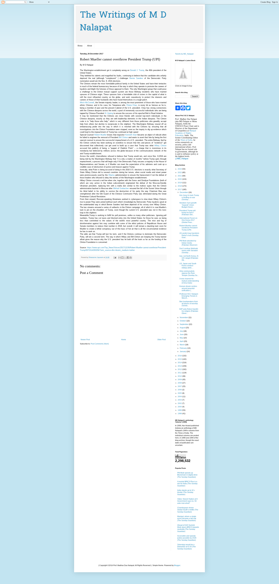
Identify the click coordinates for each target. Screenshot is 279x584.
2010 (180, 376)
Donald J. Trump (137, 70)
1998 (180, 414)
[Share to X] (125, 257)
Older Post (161, 340)
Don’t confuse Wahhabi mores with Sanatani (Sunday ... (188, 250)
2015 (180, 359)
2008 (180, 383)
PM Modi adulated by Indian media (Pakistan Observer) (188, 243)
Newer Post (85, 340)
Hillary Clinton (160, 145)
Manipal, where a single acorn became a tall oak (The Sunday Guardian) (186, 518)
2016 (180, 356)
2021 (180, 176)
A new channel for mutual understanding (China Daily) (189, 281)
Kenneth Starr (131, 135)
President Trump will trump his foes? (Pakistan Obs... (187, 213)
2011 (180, 373)
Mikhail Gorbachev (121, 188)
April (182, 341)
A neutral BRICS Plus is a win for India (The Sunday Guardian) (187, 484)
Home (80, 45)
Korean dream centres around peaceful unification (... (188, 288)
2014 (180, 363)
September (184, 324)
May (182, 338)
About (89, 45)
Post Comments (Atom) (100, 344)
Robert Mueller (100, 135)
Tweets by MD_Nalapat (184, 54)
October (183, 321)
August (183, 328)
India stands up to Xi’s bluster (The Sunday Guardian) (186, 492)
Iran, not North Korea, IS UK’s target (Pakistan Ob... (188, 258)
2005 (180, 393)
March (182, 345)
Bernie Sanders (136, 78)
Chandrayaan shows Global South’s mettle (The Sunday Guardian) (187, 510)
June (182, 334)
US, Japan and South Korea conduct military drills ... (187, 266)
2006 (180, 390)
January (183, 351)
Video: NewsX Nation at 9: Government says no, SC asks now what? (187, 501)
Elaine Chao (132, 105)
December (184, 192)
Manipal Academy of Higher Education (185, 133)
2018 (180, 186)
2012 (180, 369)
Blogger (177, 565)
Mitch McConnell (87, 102)
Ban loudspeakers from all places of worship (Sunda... (188, 304)
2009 (180, 380)
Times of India (186, 140)
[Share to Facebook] (127, 257)
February (183, 348)
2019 (180, 183)
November (184, 317)
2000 (180, 407)
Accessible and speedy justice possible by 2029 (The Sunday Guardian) (186, 538)
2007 (180, 386)
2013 (180, 366)
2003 (180, 400)
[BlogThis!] (122, 257)
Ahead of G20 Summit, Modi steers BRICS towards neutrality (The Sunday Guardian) (188, 528)
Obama (111, 175)
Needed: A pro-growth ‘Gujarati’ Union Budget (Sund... (188, 205)
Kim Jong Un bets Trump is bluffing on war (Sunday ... (189, 197)
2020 (180, 179)
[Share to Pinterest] (130, 257)
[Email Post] (115, 257)
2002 (180, 403)
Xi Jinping (109, 113)
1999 (180, 410)
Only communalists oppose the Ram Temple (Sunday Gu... (189, 273)
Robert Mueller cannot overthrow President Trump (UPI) (188, 228)
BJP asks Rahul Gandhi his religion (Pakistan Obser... (188, 311)
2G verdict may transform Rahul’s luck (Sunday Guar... (189, 235)
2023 (180, 169)
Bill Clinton (123, 137)
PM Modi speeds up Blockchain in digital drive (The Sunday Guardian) (187, 475)
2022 (180, 172)
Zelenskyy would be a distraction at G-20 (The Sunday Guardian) (186, 547)
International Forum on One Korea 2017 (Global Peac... (188, 220)
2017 (180, 189)
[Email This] (119, 257)
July (181, 331)
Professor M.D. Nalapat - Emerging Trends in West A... (189, 296)
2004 (180, 397)
